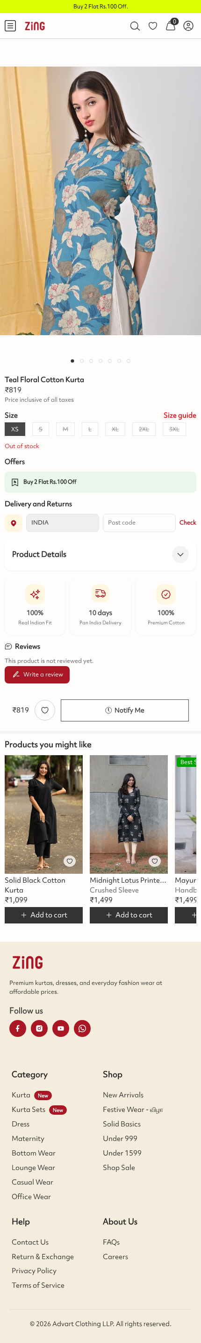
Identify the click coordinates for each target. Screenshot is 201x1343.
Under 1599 (122, 1153)
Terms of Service (38, 1285)
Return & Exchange (43, 1256)
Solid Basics (122, 1124)
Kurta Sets (28, 1109)
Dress (20, 1124)
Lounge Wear (33, 1167)
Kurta (21, 1095)
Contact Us (30, 1242)
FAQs (111, 1242)
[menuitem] (10, 25)
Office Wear (31, 1196)
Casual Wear (32, 1182)
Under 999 (120, 1138)
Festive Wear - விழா (133, 1109)
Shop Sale (119, 1167)
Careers (115, 1256)
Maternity (28, 1138)
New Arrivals (123, 1095)
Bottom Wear (34, 1153)
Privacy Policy (34, 1270)
